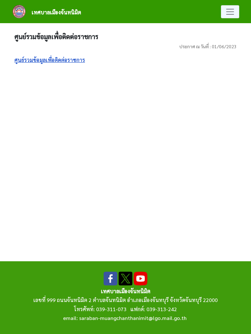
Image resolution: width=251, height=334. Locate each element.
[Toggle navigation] (230, 11)
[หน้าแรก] (22, 11)
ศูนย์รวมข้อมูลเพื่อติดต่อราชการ (49, 59)
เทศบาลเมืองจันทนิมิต (56, 12)
